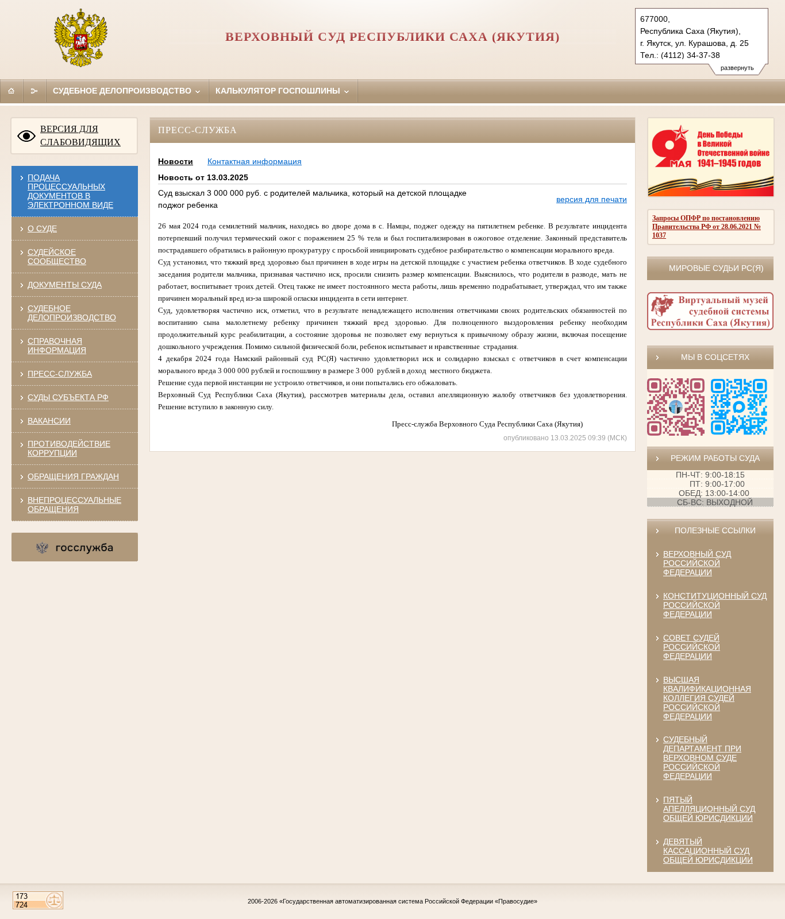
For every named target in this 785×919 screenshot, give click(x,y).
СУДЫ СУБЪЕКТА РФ (68, 397)
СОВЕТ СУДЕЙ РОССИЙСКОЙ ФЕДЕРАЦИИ (691, 647)
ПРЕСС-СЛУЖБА (60, 373)
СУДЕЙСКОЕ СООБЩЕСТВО (57, 256)
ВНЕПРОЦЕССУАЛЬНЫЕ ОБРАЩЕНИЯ (74, 504)
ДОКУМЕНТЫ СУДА (65, 284)
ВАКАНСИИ (49, 420)
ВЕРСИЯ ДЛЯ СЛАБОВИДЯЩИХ (80, 135)
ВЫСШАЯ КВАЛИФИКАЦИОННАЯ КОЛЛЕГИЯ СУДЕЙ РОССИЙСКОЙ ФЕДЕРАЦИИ (707, 698)
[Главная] (11, 90)
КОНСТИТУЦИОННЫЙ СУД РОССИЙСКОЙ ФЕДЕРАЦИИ (715, 605)
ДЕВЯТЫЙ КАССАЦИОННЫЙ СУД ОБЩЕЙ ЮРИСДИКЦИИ (708, 850)
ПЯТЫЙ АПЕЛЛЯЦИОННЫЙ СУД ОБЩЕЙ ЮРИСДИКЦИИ (709, 809)
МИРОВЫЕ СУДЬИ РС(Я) (716, 268)
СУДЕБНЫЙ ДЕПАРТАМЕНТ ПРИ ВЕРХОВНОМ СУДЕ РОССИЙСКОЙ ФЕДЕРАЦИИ (702, 758)
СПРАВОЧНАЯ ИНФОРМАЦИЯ (57, 345)
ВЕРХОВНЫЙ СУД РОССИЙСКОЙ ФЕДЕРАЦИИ (697, 563)
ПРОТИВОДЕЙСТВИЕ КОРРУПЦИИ (69, 448)
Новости (175, 161)
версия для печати (591, 199)
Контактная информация (254, 161)
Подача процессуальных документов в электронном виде (70, 191)
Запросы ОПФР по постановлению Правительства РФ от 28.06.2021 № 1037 (706, 226)
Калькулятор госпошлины (279, 90)
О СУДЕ (42, 228)
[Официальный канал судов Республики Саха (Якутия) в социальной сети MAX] (739, 432)
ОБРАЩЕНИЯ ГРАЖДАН (73, 476)
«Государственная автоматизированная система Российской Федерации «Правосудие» (408, 901)
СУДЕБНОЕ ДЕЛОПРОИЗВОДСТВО (72, 313)
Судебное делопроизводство (123, 90)
